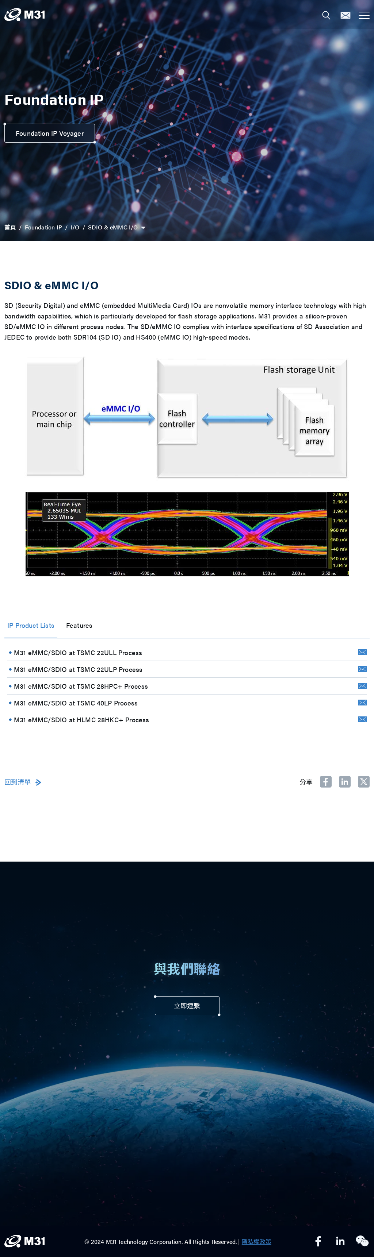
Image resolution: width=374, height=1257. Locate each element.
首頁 (10, 227)
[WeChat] (362, 1242)
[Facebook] (318, 1242)
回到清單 (17, 782)
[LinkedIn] (340, 1242)
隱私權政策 (256, 1241)
